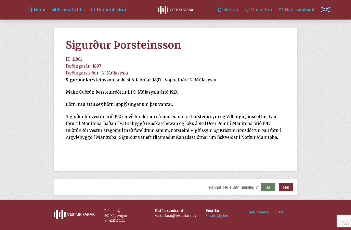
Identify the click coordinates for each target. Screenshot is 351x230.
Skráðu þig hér (217, 216)
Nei (286, 187)
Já (268, 187)
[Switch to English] (325, 10)
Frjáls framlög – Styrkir (265, 212)
